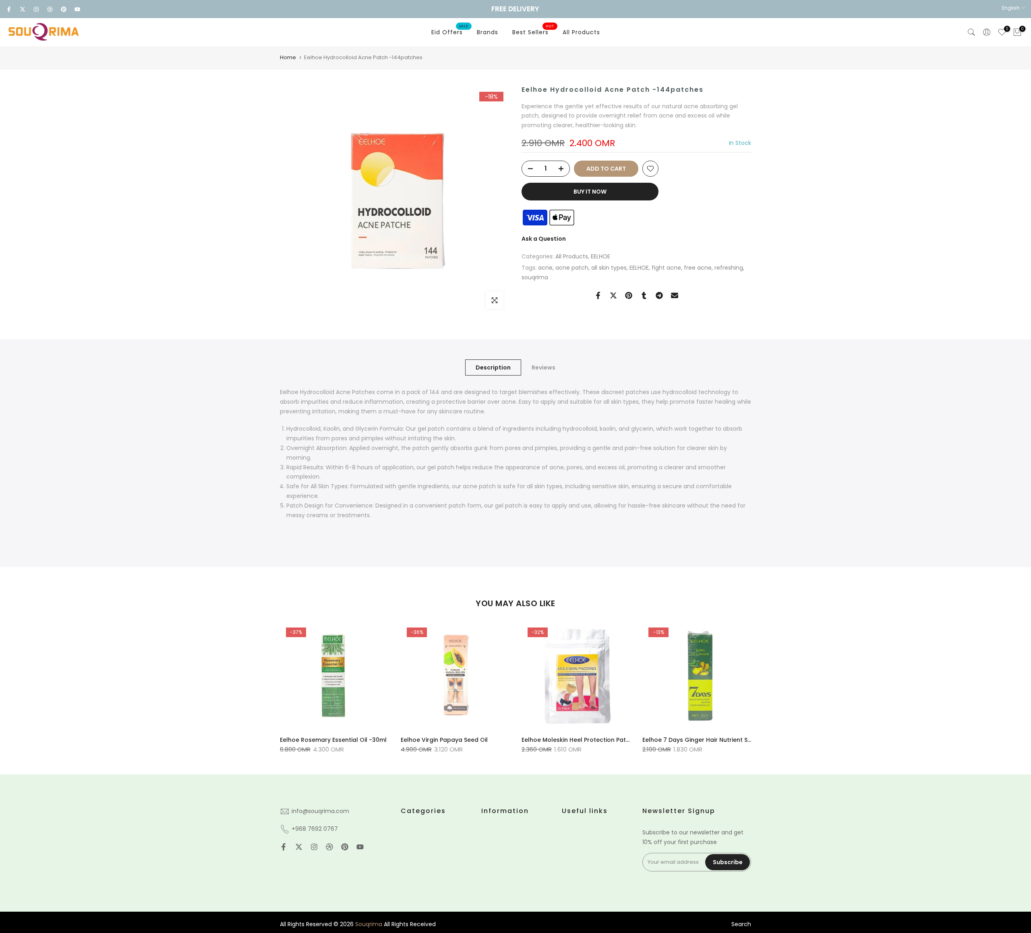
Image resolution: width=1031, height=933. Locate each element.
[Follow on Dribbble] (50, 9)
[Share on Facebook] (598, 295)
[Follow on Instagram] (36, 9)
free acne (698, 268)
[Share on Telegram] (659, 295)
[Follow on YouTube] (77, 9)
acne (545, 268)
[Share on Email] (674, 295)
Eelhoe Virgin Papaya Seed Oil (444, 740)
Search (741, 924)
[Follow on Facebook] (9, 9)
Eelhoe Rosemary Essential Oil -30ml (333, 740)
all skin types (609, 268)
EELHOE (600, 256)
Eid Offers (450, 31)
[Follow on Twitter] (22, 9)
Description (493, 367)
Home (288, 57)
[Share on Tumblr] (644, 295)
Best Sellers (533, 31)
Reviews (543, 367)
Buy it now (590, 192)
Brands (487, 32)
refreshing (728, 268)
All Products (581, 32)
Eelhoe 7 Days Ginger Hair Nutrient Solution (705, 740)
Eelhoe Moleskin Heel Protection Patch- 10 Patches (595, 740)
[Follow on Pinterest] (63, 9)
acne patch (571, 268)
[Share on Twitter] (613, 295)
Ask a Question (544, 239)
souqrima (535, 278)
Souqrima (368, 924)
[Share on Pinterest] (628, 295)
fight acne (666, 268)
